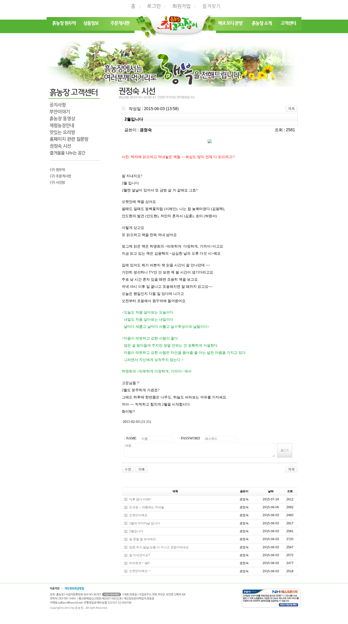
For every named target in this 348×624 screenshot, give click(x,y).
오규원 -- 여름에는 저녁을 (146, 507)
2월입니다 (136, 531)
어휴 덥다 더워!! (140, 499)
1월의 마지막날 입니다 (144, 523)
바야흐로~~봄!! (139, 563)
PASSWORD (190, 438)
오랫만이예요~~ (140, 571)
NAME (131, 438)
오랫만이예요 (138, 515)
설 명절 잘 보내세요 (142, 539)
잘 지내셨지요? (139, 555)
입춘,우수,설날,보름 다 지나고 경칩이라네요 (159, 547)
